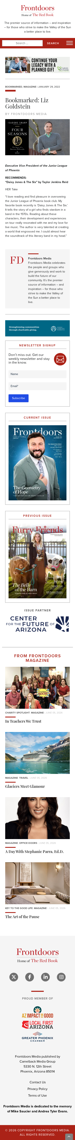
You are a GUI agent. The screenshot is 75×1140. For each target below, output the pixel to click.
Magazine (30, 87)
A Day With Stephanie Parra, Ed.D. (34, 852)
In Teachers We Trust (23, 722)
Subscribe (18, 398)
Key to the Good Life (19, 908)
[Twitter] (13, 977)
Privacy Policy (38, 1088)
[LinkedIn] (45, 977)
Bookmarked (13, 87)
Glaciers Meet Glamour (25, 787)
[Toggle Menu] (69, 43)
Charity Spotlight (17, 713)
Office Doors (28, 843)
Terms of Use (37, 1095)
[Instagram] (61, 977)
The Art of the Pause (22, 917)
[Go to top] (69, 1137)
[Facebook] (29, 977)
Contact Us (38, 1082)
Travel (23, 778)
